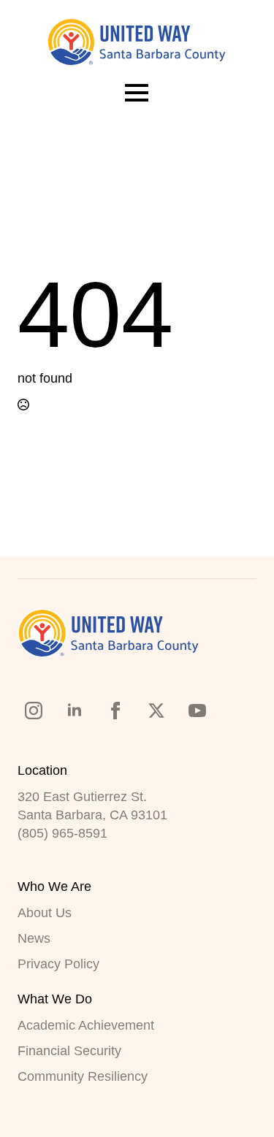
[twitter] (156, 710)
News (34, 938)
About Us (45, 913)
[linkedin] (74, 710)
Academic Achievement (86, 1025)
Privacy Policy (58, 964)
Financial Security (69, 1051)
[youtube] (197, 710)
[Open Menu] (136, 92)
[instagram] (34, 710)
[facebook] (115, 710)
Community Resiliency (83, 1076)
